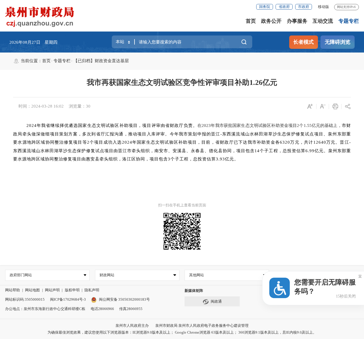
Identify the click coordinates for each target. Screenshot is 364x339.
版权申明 (72, 290)
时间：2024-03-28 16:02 (41, 106)
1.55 (308, 125)
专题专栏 (348, 21)
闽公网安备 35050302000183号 (124, 299)
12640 (319, 142)
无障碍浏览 (337, 42)
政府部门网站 (21, 275)
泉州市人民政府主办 (132, 325)
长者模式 (303, 42)
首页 (251, 21)
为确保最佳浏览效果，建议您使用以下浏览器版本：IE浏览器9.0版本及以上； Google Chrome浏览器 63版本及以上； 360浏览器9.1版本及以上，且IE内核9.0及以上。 (182, 332)
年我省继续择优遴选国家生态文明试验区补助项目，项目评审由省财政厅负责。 (117, 125)
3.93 (220, 159)
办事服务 (297, 21)
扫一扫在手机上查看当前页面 (182, 205)
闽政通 (216, 301)
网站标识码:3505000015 (25, 299)
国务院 (264, 7)
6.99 (310, 150)
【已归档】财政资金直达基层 (101, 60)
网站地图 (32, 290)
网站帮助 (12, 290)
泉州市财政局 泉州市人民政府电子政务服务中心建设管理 (202, 325)
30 (88, 106)
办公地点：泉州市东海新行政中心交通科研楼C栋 (45, 309)
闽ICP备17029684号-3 (68, 299)
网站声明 (52, 290)
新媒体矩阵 (194, 290)
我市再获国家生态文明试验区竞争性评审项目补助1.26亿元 (182, 82)
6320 (285, 142)
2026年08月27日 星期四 (33, 42)
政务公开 (271, 21)
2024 (31, 125)
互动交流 (323, 21)
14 (257, 150)
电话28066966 (102, 309)
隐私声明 (91, 290)
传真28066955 (130, 309)
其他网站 (196, 275)
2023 (206, 125)
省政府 (284, 7)
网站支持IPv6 (346, 7)
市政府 (303, 7)
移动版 (323, 7)
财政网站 (107, 275)
